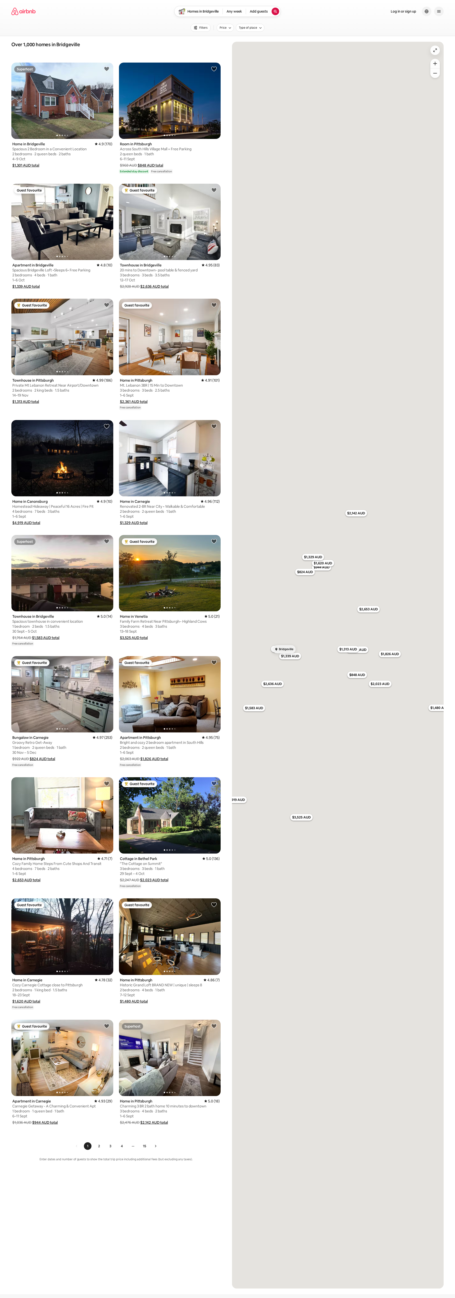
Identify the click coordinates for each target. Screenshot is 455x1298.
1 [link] (87, 1146)
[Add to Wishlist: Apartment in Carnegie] (106, 1026)
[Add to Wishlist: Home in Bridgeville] (106, 69)
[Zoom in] (435, 63)
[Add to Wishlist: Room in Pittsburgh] (214, 69)
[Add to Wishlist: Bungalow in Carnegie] (106, 662)
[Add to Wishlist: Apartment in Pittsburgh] (214, 662)
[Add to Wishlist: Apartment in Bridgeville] (106, 190)
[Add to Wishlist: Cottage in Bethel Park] (214, 783)
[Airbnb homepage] (23, 11)
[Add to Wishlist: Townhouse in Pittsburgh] (106, 305)
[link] (76, 1146)
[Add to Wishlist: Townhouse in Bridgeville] (214, 190)
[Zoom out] (435, 73)
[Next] (155, 1146)
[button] (25, 165)
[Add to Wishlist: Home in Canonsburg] (106, 426)
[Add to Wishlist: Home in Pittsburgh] (214, 305)
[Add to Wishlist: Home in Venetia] (214, 541)
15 (144, 1146)
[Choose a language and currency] (426, 11)
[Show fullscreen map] (435, 50)
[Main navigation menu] (439, 11)
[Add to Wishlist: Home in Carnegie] (214, 426)
